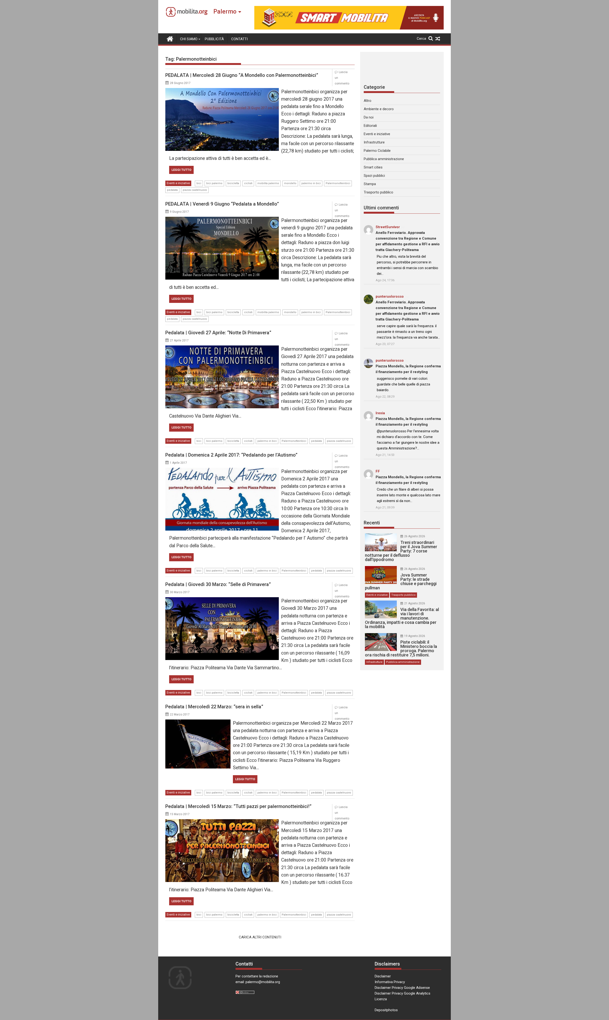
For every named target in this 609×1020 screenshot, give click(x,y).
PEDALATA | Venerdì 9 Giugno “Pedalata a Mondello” (222, 204)
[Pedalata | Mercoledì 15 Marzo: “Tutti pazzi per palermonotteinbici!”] (222, 822)
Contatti (239, 39)
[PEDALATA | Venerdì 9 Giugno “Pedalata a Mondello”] (222, 219)
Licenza (381, 999)
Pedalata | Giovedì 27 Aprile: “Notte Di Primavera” (218, 332)
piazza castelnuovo (195, 190)
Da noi (368, 117)
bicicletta (233, 183)
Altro (367, 101)
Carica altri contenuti (260, 937)
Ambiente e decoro (379, 109)
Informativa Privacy (390, 982)
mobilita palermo (268, 183)
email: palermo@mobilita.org (258, 982)
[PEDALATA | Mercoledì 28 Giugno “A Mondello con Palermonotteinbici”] (222, 91)
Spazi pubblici (374, 175)
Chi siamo (188, 39)
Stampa (370, 184)
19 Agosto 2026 (414, 636)
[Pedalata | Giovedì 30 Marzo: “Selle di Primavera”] (222, 600)
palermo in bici (311, 183)
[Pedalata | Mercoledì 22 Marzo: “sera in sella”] (198, 722)
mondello (290, 183)
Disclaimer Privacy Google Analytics (402, 993)
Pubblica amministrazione (384, 159)
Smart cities (373, 167)
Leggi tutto (181, 170)
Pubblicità (214, 39)
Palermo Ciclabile (377, 150)
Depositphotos (386, 1010)
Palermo (224, 11)
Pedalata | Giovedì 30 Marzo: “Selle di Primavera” (218, 584)
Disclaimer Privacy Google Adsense (402, 988)
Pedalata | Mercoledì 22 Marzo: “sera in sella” (214, 707)
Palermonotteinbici (338, 183)
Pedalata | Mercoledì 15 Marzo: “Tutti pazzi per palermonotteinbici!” (238, 806)
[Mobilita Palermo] (170, 38)
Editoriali (370, 125)
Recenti (372, 523)
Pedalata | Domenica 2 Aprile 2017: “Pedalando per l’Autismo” (231, 455)
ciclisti (248, 183)
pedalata (172, 190)
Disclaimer (383, 976)
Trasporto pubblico (378, 192)
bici (198, 183)
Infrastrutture (374, 142)
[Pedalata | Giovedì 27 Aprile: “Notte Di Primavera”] (222, 348)
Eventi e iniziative (178, 183)
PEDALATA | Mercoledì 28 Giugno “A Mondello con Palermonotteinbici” (241, 75)
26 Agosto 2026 (414, 536)
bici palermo (214, 183)
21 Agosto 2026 (414, 603)
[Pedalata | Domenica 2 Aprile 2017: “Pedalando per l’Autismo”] (222, 470)
